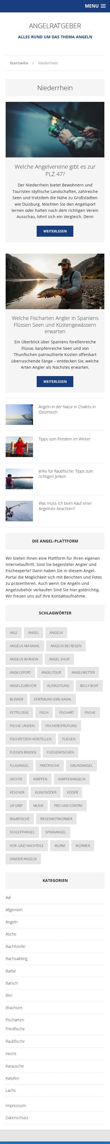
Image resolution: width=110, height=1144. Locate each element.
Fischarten (15, 1019)
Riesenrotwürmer (56, 818)
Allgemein (14, 909)
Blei (9, 995)
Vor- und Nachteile (27, 845)
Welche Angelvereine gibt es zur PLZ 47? (55, 170)
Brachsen (14, 1007)
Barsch (12, 983)
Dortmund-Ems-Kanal (53, 699)
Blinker (16, 699)
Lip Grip (16, 805)
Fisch (44, 712)
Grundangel (81, 765)
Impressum (16, 1105)
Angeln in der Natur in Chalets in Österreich (67, 409)
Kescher (17, 792)
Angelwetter (83, 672)
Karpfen (40, 779)
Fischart (66, 712)
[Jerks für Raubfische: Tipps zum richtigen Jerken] (19, 486)
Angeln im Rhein (24, 659)
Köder (72, 792)
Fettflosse (19, 712)
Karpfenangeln (71, 779)
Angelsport (20, 672)
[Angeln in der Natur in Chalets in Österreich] (19, 421)
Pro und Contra (68, 805)
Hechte (16, 779)
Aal (8, 897)
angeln (56, 632)
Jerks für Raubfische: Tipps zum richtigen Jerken (66, 473)
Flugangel (19, 765)
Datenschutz (17, 1117)
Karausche (15, 1066)
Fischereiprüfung (61, 725)
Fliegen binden (23, 752)
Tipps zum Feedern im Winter (64, 439)
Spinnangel (55, 832)
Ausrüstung (58, 685)
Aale (13, 632)
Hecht (11, 1053)
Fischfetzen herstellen (31, 739)
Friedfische (50, 765)
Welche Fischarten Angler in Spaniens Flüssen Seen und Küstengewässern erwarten (55, 325)
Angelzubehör (23, 685)
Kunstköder (45, 792)
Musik (38, 805)
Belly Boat (89, 685)
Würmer (83, 845)
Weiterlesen (55, 231)
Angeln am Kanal (25, 646)
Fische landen (22, 725)
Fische (90, 712)
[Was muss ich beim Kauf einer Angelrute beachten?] (19, 518)
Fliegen (69, 739)
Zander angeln (23, 859)
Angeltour (51, 672)
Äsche (11, 934)
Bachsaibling (16, 958)
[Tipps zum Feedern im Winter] (19, 453)
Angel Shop (59, 659)
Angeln (11, 922)
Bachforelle (15, 946)
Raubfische (20, 818)
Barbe (11, 971)
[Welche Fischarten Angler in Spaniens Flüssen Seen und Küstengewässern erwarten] (55, 306)
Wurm (59, 845)
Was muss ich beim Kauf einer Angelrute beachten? (65, 505)
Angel (33, 632)
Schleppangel (22, 832)
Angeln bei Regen (66, 646)
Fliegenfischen (60, 752)
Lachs (11, 1090)
